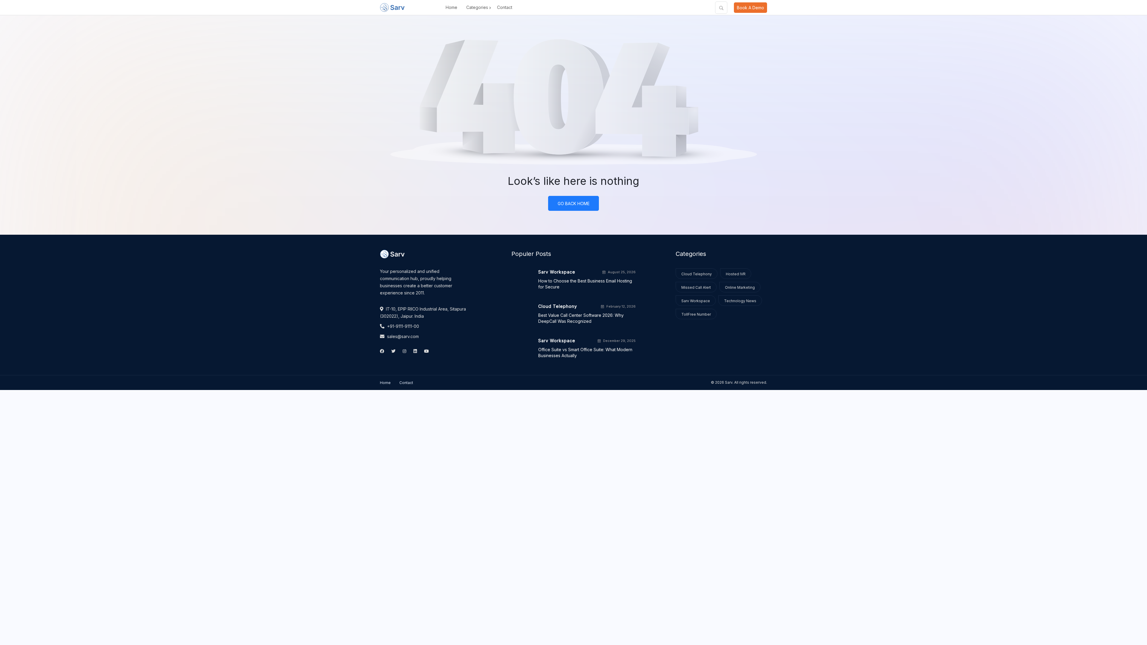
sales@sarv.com (402, 336)
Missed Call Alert (696, 287)
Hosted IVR (736, 274)
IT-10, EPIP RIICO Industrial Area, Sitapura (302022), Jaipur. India (423, 312)
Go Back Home (574, 203)
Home (451, 7)
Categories (477, 7)
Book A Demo (750, 7)
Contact (504, 7)
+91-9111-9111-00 (402, 326)
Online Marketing (740, 287)
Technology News (740, 301)
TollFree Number (696, 314)
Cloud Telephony (696, 274)
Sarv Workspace (695, 301)
